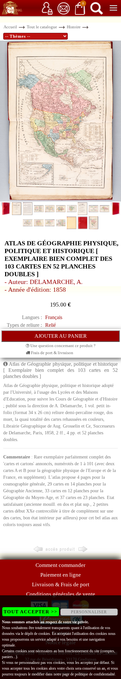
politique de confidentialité (95, 674)
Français (53, 317)
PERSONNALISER (89, 612)
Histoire (74, 26)
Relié (50, 325)
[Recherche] (96, 7)
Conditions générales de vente (60, 594)
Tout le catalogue (42, 26)
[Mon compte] (47, 7)
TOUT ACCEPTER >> (30, 611)
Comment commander (60, 565)
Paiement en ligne (60, 575)
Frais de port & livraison (51, 352)
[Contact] (63, 7)
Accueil (10, 26)
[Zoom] (60, 120)
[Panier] (80, 7)
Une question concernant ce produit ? (62, 345)
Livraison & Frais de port (60, 584)
